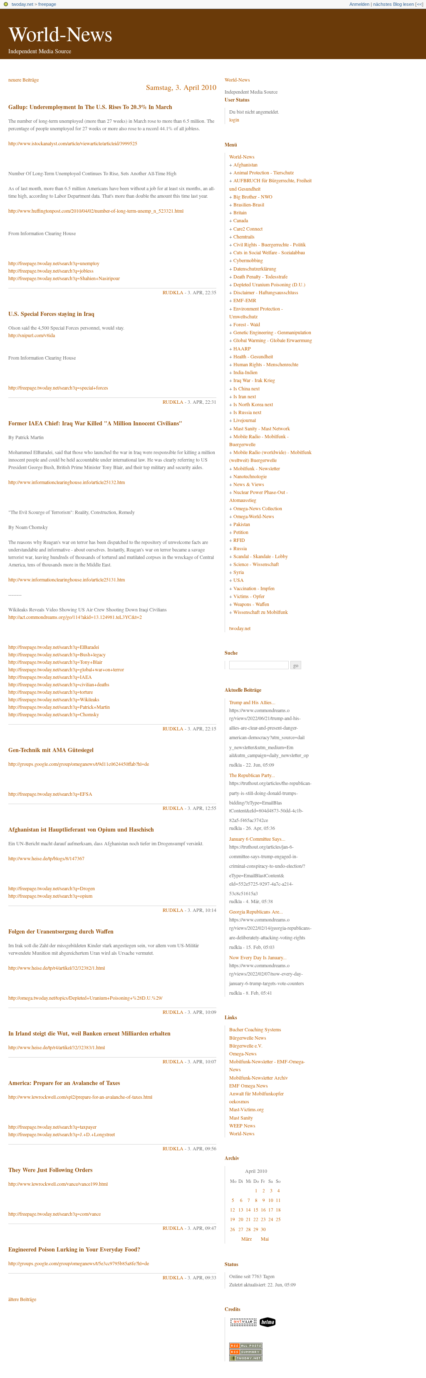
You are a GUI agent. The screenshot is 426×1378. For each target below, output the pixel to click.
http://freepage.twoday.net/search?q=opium (50, 895)
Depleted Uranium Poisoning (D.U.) (269, 284)
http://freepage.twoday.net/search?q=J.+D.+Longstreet (61, 1134)
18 (278, 1210)
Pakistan (241, 524)
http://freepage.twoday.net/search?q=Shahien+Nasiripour (64, 278)
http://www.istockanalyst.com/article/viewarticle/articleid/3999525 (72, 143)
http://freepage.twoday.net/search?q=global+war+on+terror (66, 669)
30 (263, 1229)
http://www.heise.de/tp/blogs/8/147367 (46, 858)
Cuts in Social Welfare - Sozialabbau (269, 252)
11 (278, 1200)
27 (240, 1229)
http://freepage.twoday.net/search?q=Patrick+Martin (59, 706)
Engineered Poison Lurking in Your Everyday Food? (74, 1249)
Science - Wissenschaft (256, 564)
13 (240, 1210)
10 (270, 1200)
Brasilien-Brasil (248, 204)
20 (240, 1219)
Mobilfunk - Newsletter (256, 468)
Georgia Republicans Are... (256, 911)
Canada (240, 220)
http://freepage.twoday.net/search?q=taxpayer (52, 1126)
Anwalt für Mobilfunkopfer (256, 1093)
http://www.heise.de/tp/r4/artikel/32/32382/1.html (56, 967)
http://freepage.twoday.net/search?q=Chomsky (53, 714)
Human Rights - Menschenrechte (265, 364)
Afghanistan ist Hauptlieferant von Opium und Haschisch (81, 829)
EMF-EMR (244, 300)
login (234, 119)
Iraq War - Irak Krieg (254, 380)
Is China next (246, 388)
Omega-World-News (253, 516)
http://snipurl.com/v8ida (31, 335)
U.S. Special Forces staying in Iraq (51, 313)
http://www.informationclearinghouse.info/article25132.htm (66, 482)
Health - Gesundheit (253, 356)
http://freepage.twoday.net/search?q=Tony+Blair (55, 661)
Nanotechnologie (250, 476)
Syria (238, 572)
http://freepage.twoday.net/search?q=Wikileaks (53, 699)
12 (232, 1210)
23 (263, 1219)
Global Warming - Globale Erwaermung (272, 340)
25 (278, 1219)
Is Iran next (244, 396)
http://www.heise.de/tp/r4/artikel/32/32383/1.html (56, 1047)
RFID (239, 539)
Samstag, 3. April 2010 (181, 87)
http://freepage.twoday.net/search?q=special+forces (58, 387)
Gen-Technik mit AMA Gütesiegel (51, 749)
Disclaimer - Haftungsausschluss (265, 292)
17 (270, 1210)
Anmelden (359, 4)
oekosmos (239, 1101)
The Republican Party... (252, 775)
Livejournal (244, 420)
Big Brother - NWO (252, 196)
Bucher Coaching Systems (255, 1029)
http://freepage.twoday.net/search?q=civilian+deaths (58, 684)
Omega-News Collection (257, 508)
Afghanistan (245, 164)
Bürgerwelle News (247, 1037)
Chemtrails (244, 236)
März (246, 1238)
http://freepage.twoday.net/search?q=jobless (51, 270)
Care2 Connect (248, 228)
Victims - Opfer (249, 596)
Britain (240, 212)
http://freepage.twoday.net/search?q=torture (50, 691)
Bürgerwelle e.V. (246, 1045)
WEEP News (242, 1125)
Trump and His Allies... (252, 702)
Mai (265, 1238)
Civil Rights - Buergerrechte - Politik (269, 244)
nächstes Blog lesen (393, 4)
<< (419, 4)
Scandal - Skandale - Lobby (260, 556)
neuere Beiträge (23, 79)
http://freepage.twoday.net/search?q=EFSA (50, 793)
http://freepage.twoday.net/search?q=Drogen (51, 888)
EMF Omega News (248, 1085)
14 (248, 1210)
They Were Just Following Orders (50, 1169)
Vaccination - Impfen (254, 588)
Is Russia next (247, 412)
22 (255, 1219)
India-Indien (245, 372)
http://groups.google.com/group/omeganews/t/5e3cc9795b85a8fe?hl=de (78, 1263)
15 (255, 1210)
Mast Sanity (241, 1117)
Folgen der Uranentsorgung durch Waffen (61, 931)
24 (270, 1219)
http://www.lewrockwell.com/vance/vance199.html (58, 1183)
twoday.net (22, 4)
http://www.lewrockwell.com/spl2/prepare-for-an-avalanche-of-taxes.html (80, 1096)
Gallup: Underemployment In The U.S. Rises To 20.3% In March (90, 106)
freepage (47, 4)
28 (248, 1229)
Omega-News (243, 1053)
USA (238, 579)
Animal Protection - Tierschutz (263, 172)
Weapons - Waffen (251, 604)
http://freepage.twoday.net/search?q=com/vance (54, 1213)
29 (255, 1229)
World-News (60, 33)
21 (248, 1219)
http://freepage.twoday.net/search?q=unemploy (53, 263)
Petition (240, 532)
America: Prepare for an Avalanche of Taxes (64, 1082)
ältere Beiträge (22, 1299)
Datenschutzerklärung (254, 268)
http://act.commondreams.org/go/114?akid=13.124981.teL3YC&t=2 (75, 616)
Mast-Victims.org (246, 1109)
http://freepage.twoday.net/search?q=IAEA (50, 676)
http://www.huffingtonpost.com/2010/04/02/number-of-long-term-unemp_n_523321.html (95, 210)
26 (232, 1229)
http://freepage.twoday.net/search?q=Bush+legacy (57, 654)
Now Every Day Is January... (258, 957)
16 (263, 1210)
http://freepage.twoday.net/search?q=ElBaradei (53, 646)
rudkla (173, 292)
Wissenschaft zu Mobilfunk (260, 611)
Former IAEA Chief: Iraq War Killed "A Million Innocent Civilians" (95, 423)
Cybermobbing (248, 260)
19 (232, 1219)
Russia (240, 548)
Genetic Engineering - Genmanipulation (272, 332)
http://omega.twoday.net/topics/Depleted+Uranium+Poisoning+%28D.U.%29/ (85, 997)
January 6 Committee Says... (257, 838)
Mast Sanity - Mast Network (261, 428)
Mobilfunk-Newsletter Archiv (258, 1077)
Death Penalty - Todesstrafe (260, 276)
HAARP (242, 348)
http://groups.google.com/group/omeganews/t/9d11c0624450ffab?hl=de (78, 763)
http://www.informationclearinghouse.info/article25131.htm (66, 579)
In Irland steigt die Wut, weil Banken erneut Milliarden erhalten (89, 1033)
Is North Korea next (253, 404)
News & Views (248, 484)
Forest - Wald (246, 324)
